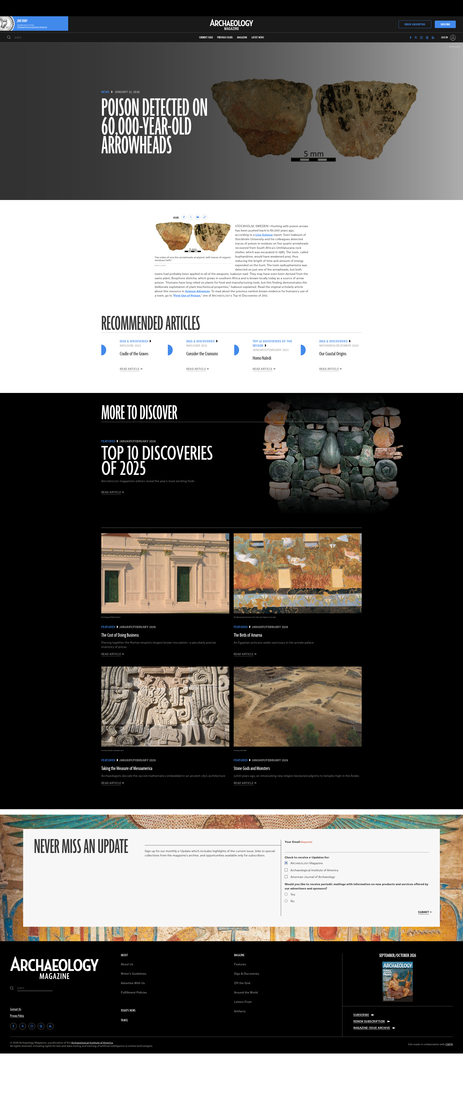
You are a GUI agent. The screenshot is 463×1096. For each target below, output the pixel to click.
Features (240, 964)
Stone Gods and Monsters (252, 768)
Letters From (243, 1002)
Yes (292, 895)
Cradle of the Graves (134, 354)
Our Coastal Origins (332, 354)
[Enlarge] (227, 226)
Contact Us (15, 1009)
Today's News (128, 1010)
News (105, 92)
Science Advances (197, 291)
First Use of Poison (187, 296)
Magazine (306, 863)
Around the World (246, 993)
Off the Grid (242, 983)
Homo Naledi (262, 358)
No (292, 901)
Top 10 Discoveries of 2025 (157, 461)
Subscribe (445, 24)
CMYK (449, 1044)
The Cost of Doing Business (120, 635)
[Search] (9, 37)
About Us (127, 964)
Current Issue (206, 37)
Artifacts (240, 1011)
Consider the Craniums (202, 354)
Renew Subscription (415, 24)
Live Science (264, 235)
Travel (124, 1020)
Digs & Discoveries (246, 974)
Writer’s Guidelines (133, 974)
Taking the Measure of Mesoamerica (126, 768)
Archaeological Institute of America (314, 870)
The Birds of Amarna (248, 635)
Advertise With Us (133, 983)
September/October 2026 (397, 956)
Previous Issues (225, 37)
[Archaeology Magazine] (54, 981)
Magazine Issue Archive (371, 1028)
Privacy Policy (17, 1016)
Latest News (258, 37)
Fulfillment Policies (134, 993)
